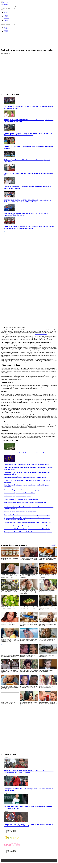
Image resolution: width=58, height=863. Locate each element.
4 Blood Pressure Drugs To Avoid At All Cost (9, 559)
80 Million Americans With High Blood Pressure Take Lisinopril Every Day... (28, 576)
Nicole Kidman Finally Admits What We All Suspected (27, 656)
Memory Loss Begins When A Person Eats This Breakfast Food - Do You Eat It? (10, 688)
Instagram (6, 22)
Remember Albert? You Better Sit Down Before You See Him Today (29, 670)
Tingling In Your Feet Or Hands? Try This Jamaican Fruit (47, 687)
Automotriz (6, 13)
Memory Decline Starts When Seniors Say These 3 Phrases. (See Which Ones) (29, 592)
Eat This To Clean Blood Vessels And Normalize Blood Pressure (9, 607)
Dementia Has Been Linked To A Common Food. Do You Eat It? (47, 639)
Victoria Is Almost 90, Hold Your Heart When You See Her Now (47, 591)
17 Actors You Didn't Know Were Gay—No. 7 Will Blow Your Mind (28, 639)
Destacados (6, 18)
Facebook (6, 20)
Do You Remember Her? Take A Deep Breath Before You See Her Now (28, 704)
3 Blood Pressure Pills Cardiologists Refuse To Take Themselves (48, 559)
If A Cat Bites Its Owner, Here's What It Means (47, 656)
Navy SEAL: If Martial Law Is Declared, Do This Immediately (9, 591)
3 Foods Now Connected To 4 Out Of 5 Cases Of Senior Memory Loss (29, 607)
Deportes (6, 15)
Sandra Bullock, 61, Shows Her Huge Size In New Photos (8, 623)
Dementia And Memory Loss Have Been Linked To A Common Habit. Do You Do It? (10, 640)
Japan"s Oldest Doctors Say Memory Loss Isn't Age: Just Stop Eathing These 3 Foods (10, 576)
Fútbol (5, 12)
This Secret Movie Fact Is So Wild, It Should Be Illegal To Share (29, 687)
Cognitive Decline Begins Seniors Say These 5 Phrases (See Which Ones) (28, 560)
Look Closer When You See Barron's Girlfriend (46, 670)
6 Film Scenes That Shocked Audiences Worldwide (8, 703)
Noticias (6, 16)
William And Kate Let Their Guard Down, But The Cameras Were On (48, 703)
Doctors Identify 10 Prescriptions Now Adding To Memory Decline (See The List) (47, 624)
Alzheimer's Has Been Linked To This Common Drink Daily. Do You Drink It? (47, 608)
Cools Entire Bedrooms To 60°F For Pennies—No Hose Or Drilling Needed (28, 624)
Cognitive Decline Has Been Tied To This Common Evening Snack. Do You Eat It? (47, 576)
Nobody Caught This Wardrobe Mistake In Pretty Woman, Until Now (9, 671)
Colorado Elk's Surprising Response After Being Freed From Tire (10, 656)
